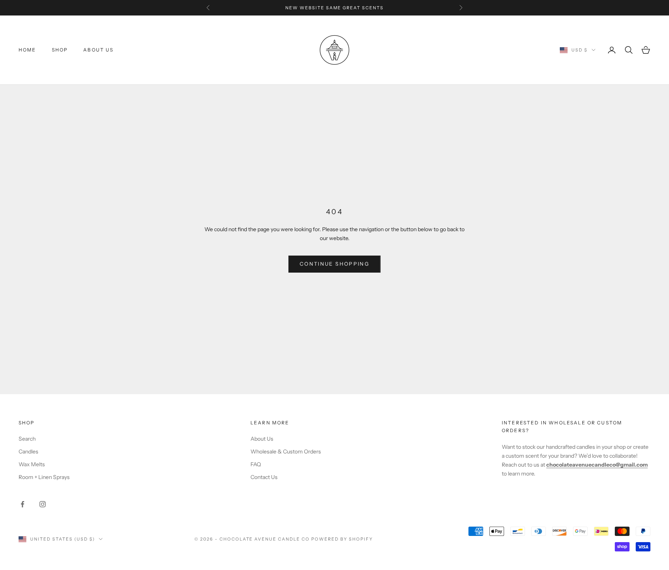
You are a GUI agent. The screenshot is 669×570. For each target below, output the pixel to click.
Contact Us (264, 477)
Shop (60, 50)
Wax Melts (32, 464)
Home (27, 50)
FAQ (255, 464)
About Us (98, 50)
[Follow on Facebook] (22, 504)
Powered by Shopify (342, 539)
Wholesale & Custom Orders (285, 451)
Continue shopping (334, 264)
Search (27, 438)
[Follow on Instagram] (42, 504)
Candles (28, 451)
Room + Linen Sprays (44, 477)
